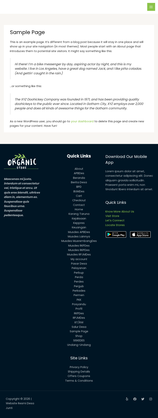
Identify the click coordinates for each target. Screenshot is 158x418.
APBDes (79, 173)
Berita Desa (79, 182)
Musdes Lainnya (79, 236)
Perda (79, 277)
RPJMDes (79, 318)
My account (79, 259)
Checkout (79, 200)
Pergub (79, 286)
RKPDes (79, 313)
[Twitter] (142, 399)
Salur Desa (79, 327)
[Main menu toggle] (151, 7)
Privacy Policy (79, 367)
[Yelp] (127, 399)
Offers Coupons (79, 376)
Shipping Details (79, 371)
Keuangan (79, 227)
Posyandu (79, 304)
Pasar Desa (79, 264)
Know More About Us (119, 211)
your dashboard (82, 121)
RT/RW (79, 322)
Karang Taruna (79, 214)
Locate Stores (115, 225)
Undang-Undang (79, 345)
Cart (79, 196)
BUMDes (78, 191)
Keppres (79, 223)
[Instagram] (150, 399)
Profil (79, 309)
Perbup (79, 273)
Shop (78, 336)
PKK (79, 300)
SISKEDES (79, 340)
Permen (79, 295)
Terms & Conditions (79, 381)
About (79, 169)
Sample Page (79, 331)
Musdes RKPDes (79, 246)
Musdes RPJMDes (79, 254)
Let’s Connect (114, 220)
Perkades (79, 291)
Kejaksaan (79, 218)
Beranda (79, 178)
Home (79, 209)
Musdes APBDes (79, 232)
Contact (79, 205)
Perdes (79, 282)
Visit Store (112, 216)
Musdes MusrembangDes (79, 241)
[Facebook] (134, 399)
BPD (79, 187)
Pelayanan (79, 268)
